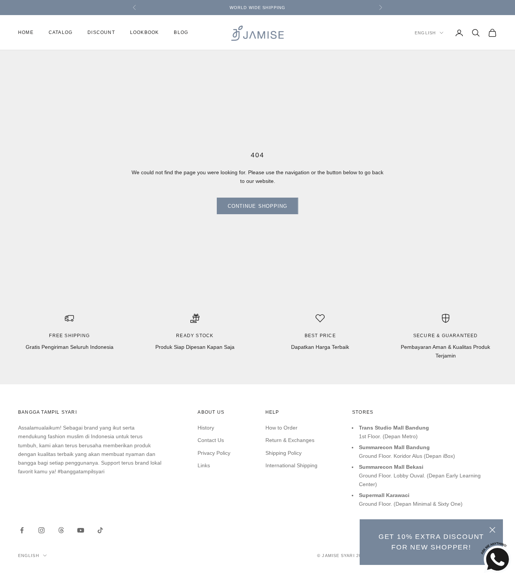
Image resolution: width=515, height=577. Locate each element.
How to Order (281, 428)
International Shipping (291, 465)
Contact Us (211, 440)
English (425, 33)
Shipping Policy (283, 453)
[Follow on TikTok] (100, 530)
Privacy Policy (214, 453)
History (206, 428)
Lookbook (144, 32)
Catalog (60, 32)
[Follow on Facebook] (22, 530)
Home (26, 32)
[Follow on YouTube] (80, 530)
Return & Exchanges (289, 440)
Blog (181, 32)
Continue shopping (257, 206)
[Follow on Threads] (61, 530)
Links (204, 465)
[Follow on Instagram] (41, 530)
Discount (101, 32)
